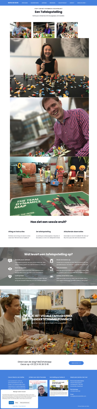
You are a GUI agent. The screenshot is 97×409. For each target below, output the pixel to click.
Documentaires (35, 2)
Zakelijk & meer (81, 2)
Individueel (52, 2)
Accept (11, 402)
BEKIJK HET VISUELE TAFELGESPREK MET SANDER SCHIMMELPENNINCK (48, 317)
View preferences (24, 402)
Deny (16, 402)
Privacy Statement (22, 406)
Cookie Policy (15, 406)
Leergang (44, 2)
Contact (72, 2)
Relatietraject (63, 2)
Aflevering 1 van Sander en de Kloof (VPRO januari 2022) (48, 323)
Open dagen (25, 2)
